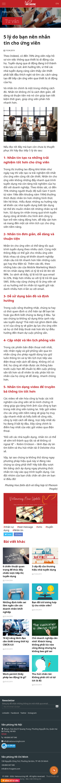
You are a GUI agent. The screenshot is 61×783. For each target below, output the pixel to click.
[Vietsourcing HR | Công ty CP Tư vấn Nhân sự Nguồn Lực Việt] (30, 3)
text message (26, 526)
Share (19, 534)
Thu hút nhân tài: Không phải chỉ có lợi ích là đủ (44, 677)
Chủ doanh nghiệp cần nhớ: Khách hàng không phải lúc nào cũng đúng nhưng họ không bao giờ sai (45, 645)
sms (40, 526)
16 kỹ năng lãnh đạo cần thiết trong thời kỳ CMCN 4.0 (16, 641)
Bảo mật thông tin (33, 779)
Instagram (32, 713)
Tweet (9, 534)
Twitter (23, 713)
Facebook (15, 713)
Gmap (4, 733)
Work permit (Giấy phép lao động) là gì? (14, 675)
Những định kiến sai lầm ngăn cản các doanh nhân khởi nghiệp (14, 607)
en (57, 3)
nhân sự (9, 526)
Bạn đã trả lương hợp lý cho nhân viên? (44, 604)
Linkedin (5, 713)
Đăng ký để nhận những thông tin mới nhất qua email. (25, 703)
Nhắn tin (18, 530)
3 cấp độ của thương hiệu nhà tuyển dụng (44, 568)
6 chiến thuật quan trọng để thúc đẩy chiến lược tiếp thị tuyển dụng (14, 571)
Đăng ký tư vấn (10, 780)
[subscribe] (55, 707)
